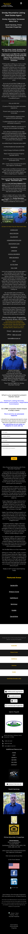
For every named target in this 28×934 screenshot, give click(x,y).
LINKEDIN (14, 250)
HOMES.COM (14, 230)
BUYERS (14, 760)
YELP (14, 261)
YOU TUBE (14, 268)
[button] (14, 458)
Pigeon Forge (14, 592)
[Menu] (21, 3)
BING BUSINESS (14, 257)
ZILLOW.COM (14, 237)
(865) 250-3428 (17, 331)
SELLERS (14, 762)
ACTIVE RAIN (14, 264)
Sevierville (14, 585)
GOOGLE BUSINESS (14, 254)
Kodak (14, 610)
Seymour (14, 604)
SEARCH (14, 757)
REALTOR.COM (14, 233)
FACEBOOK (14, 247)
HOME (14, 752)
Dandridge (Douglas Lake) (14, 678)
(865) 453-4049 (16, 334)
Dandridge (14, 616)
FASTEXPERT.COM (14, 243)
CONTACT (14, 765)
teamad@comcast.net (14, 338)
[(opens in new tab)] (14, 774)
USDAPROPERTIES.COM (14, 240)
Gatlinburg (14, 598)
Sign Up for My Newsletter (7, 4)
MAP (14, 755)
